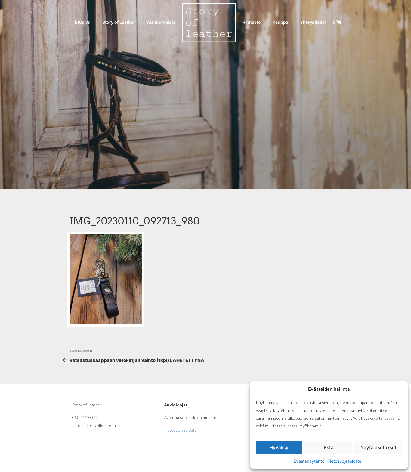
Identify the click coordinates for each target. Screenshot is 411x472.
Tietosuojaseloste (344, 461)
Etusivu (83, 22)
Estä (329, 447)
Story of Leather (118, 22)
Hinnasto (251, 22)
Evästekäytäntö (309, 461)
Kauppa (280, 22)
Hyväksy (279, 447)
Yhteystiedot (313, 22)
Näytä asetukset (378, 447)
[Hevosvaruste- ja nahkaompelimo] (209, 22)
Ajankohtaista (161, 22)
